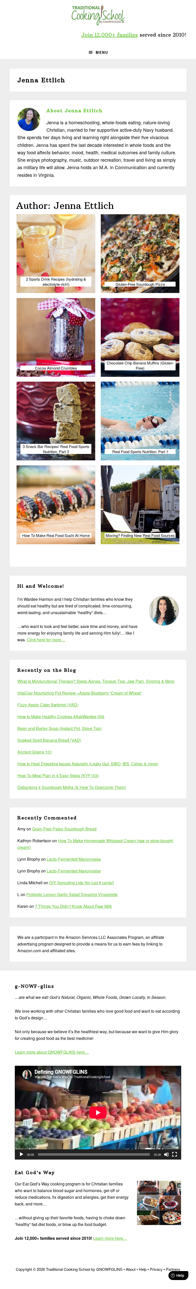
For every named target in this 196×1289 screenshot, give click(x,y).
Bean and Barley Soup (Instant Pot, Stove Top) (59, 728)
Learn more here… (110, 1238)
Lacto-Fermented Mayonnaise (74, 859)
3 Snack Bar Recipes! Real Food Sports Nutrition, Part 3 (56, 449)
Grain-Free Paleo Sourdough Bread (64, 829)
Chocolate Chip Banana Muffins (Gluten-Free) (140, 365)
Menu (102, 52)
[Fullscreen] (174, 1154)
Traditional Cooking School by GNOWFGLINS (98, 15)
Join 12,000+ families (109, 35)
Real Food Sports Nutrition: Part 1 (140, 451)
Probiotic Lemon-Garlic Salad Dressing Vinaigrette (72, 894)
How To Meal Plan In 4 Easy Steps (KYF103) (58, 775)
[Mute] (166, 1154)
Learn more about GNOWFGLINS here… (52, 1052)
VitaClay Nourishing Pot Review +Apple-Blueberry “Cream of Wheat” (79, 693)
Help (142, 1269)
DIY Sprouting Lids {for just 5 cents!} (81, 883)
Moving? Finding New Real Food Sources (140, 535)
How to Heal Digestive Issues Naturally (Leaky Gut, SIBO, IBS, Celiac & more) (87, 764)
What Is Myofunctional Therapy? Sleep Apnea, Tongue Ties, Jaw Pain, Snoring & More (95, 681)
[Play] (21, 1154)
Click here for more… (46, 640)
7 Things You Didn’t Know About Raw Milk (73, 906)
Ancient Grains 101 (34, 752)
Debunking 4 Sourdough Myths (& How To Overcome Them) (71, 787)
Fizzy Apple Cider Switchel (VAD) (47, 705)
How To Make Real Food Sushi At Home (56, 535)
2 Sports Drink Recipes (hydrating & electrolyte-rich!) (56, 282)
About (131, 1269)
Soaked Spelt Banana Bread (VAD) (49, 740)
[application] (98, 1113)
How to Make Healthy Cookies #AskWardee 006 (60, 716)
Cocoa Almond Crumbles (56, 368)
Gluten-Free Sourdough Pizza (140, 284)
